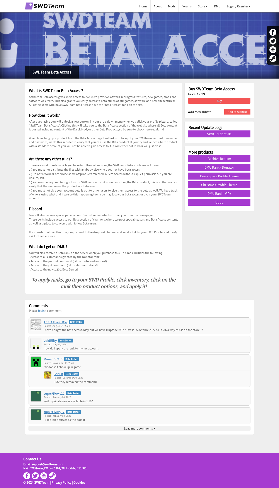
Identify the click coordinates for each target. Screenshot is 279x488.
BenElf (58, 374)
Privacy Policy (61, 482)
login (41, 311)
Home (143, 6)
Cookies (79, 482)
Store (201, 6)
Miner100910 (53, 359)
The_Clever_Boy (55, 322)
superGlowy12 (54, 393)
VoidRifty (50, 340)
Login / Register (237, 6)
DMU (217, 6)
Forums (187, 6)
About (158, 6)
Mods (171, 6)
